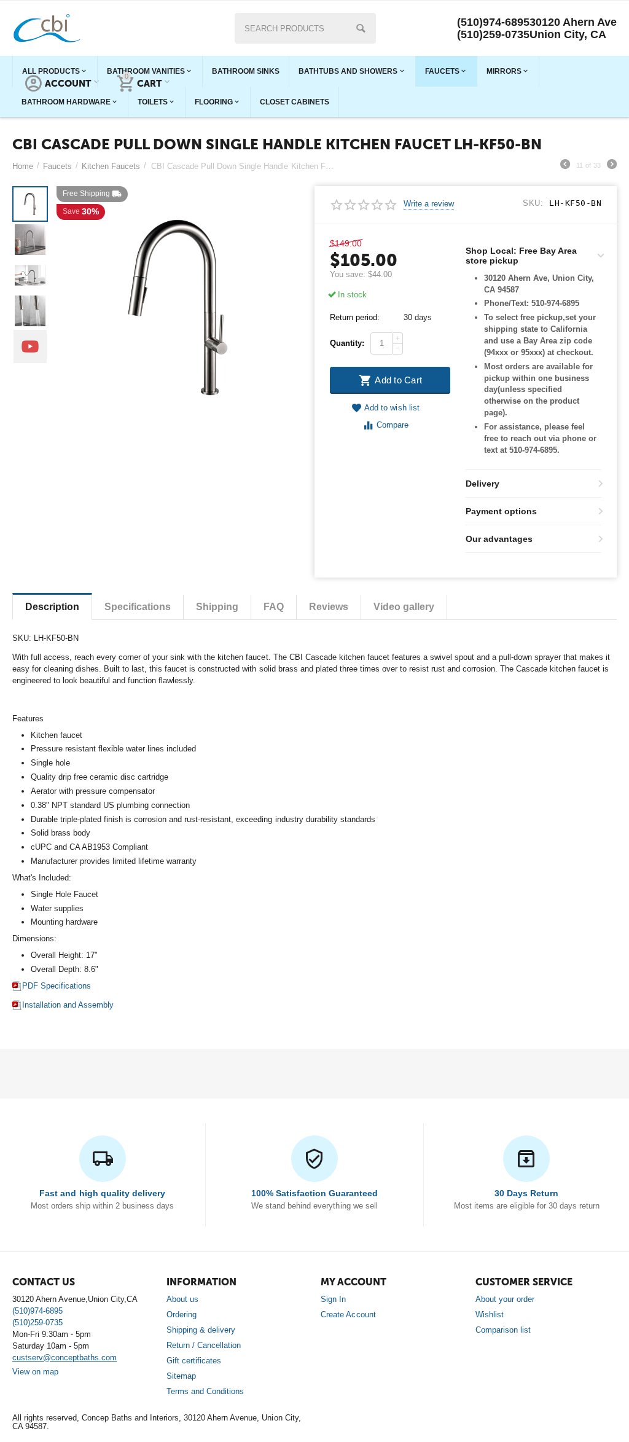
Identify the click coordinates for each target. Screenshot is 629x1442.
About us (182, 1299)
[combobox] (305, 28)
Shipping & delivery (200, 1329)
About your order (504, 1299)
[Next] (612, 166)
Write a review (429, 204)
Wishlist (489, 1314)
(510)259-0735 (493, 34)
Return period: (355, 317)
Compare (392, 424)
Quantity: (347, 343)
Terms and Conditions (205, 1391)
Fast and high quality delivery (102, 1193)
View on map (35, 1371)
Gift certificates (193, 1360)
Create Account (348, 1314)
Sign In (333, 1299)
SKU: (533, 203)
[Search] (360, 28)
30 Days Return (526, 1193)
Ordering (181, 1314)
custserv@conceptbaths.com (64, 1357)
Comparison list (503, 1329)
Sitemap (181, 1376)
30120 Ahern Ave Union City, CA (573, 28)
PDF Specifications (56, 985)
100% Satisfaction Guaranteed (314, 1193)
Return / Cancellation (203, 1345)
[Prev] (565, 166)
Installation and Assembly (68, 1004)
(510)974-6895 (493, 22)
